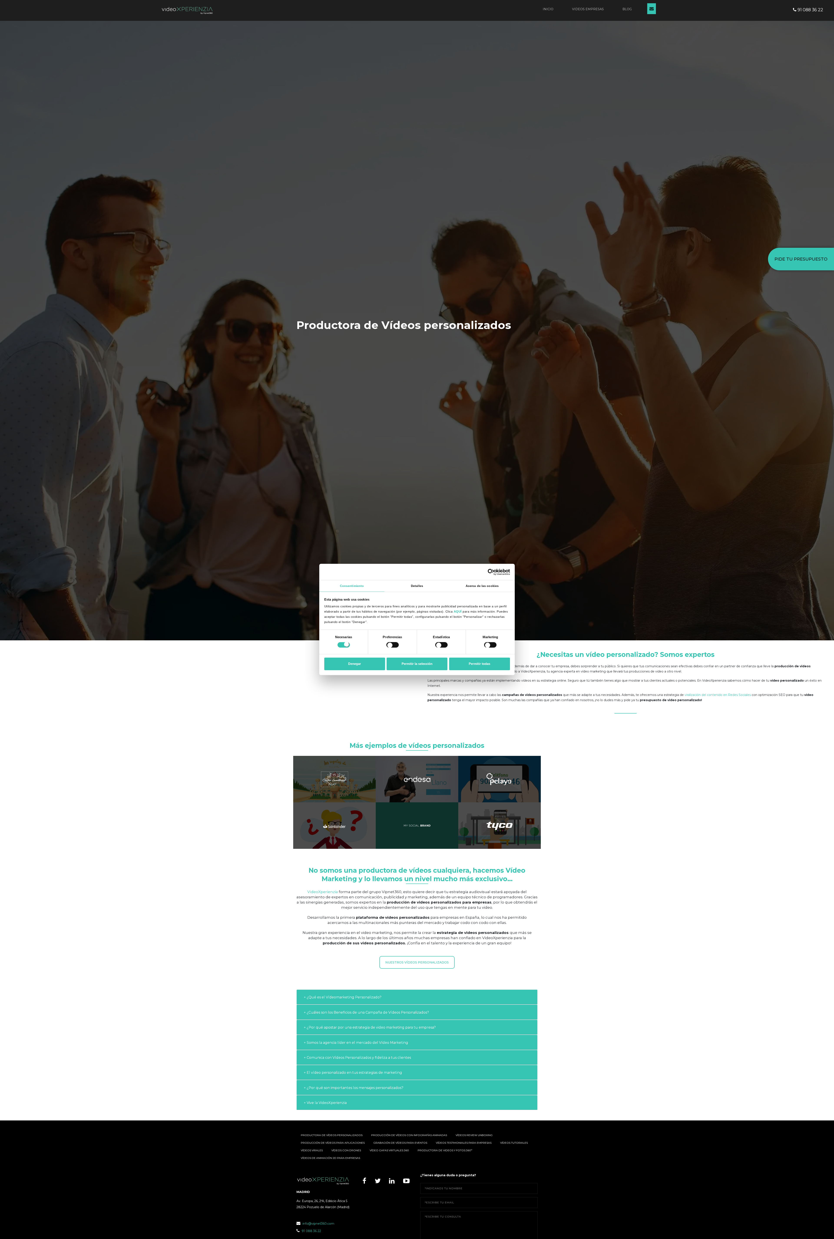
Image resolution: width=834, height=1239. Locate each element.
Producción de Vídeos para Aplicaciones (333, 1142)
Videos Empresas (588, 9)
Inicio (548, 9)
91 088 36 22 (809, 9)
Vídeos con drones (346, 1150)
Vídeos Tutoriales (514, 1142)
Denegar (354, 664)
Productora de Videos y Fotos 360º (445, 1150)
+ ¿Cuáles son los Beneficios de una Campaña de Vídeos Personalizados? (366, 1012)
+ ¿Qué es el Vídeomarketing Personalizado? (342, 997)
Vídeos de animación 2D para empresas (330, 1158)
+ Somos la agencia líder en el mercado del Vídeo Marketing (356, 1043)
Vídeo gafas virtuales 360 (389, 1150)
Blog (627, 9)
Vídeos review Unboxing (474, 1135)
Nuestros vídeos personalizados (417, 962)
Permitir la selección (417, 664)
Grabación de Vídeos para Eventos (400, 1142)
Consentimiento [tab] (352, 586)
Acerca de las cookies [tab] (482, 586)
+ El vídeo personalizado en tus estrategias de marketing (353, 1072)
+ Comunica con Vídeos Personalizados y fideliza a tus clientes (357, 1058)
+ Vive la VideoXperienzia (325, 1103)
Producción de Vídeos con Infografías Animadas (409, 1135)
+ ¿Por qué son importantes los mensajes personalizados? (353, 1088)
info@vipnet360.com (318, 1224)
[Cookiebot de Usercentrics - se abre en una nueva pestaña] (491, 572)
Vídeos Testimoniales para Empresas (463, 1142)
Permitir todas (479, 664)
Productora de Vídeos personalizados (331, 1135)
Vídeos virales (312, 1150)
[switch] (392, 645)
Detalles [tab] (417, 586)
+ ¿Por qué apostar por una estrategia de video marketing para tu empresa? (370, 1027)
